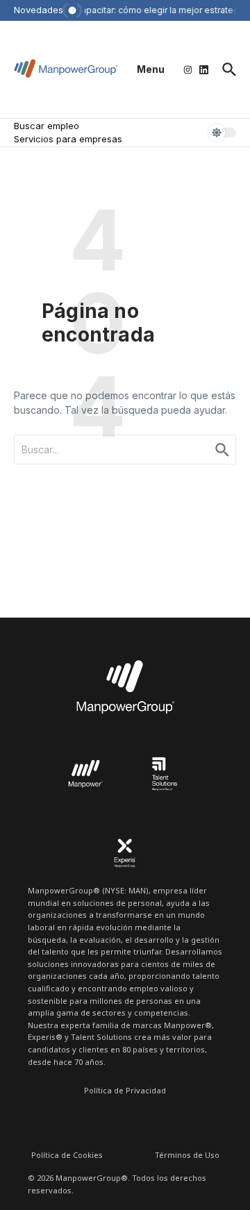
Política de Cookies (67, 1155)
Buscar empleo (46, 125)
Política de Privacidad (125, 1090)
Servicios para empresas (68, 138)
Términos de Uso (187, 1155)
